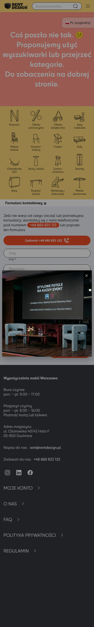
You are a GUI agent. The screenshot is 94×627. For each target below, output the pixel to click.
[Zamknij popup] (86, 275)
